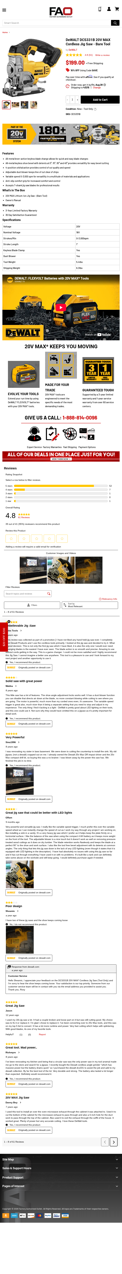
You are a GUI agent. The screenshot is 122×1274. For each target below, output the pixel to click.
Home (5, 32)
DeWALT (73, 49)
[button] (4, 637)
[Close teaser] (8, 621)
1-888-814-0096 (80, 417)
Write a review (102, 55)
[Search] (115, 23)
